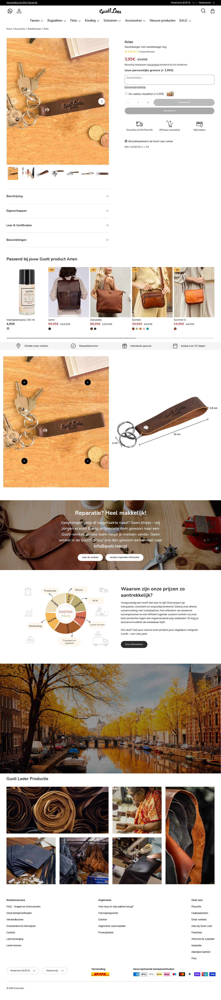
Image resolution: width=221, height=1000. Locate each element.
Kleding (90, 20)
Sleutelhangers (34, 29)
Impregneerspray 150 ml (20, 320)
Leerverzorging (14, 939)
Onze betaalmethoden (19, 913)
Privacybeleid (105, 932)
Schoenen (110, 20)
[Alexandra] (110, 292)
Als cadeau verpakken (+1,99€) (146, 94)
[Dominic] (152, 292)
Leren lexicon (13, 945)
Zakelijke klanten (200, 952)
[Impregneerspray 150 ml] (26, 292)
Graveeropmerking (135, 87)
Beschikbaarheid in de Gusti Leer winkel (150, 141)
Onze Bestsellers (134, 644)
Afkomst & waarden (203, 939)
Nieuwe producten (162, 20)
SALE (183, 20)
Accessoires (133, 20)
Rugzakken (54, 20)
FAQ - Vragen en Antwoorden (23, 906)
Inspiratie (196, 945)
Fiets (73, 20)
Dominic (136, 320)
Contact (10, 932)
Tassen (34, 20)
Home (9, 29)
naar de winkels (90, 557)
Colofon (102, 919)
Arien (46, 29)
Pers (194, 958)
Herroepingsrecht (108, 913)
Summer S (180, 320)
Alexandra (96, 320)
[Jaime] (68, 292)
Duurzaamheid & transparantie (122, 739)
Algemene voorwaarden (112, 926)
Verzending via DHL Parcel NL (22, 2)
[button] (10, 11)
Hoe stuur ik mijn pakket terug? (116, 906)
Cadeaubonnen (199, 913)
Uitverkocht (184, 102)
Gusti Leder (19, 988)
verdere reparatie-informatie (124, 557)
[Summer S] (194, 292)
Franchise (196, 932)
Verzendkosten (14, 919)
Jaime (51, 320)
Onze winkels (199, 919)
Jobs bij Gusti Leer (201, 926)
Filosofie (196, 906)
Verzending (153, 64)
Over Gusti (88, 739)
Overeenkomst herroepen (21, 926)
